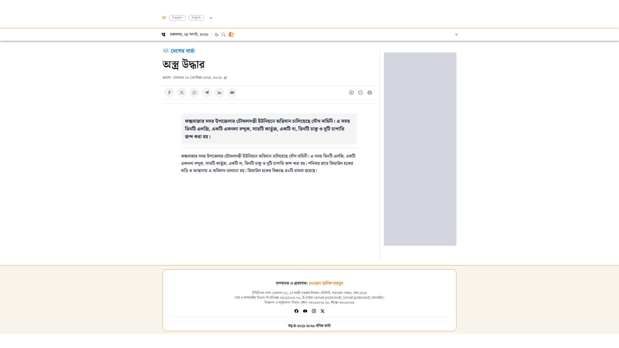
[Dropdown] (211, 17)
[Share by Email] (232, 92)
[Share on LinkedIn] (219, 92)
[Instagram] (314, 311)
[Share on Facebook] (169, 92)
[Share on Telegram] (207, 92)
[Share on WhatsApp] (194, 92)
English (196, 18)
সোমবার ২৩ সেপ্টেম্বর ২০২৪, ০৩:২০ (192, 77)
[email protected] (328, 298)
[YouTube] (305, 311)
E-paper (177, 18)
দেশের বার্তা (183, 50)
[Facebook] (296, 311)
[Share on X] (182, 92)
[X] (322, 311)
